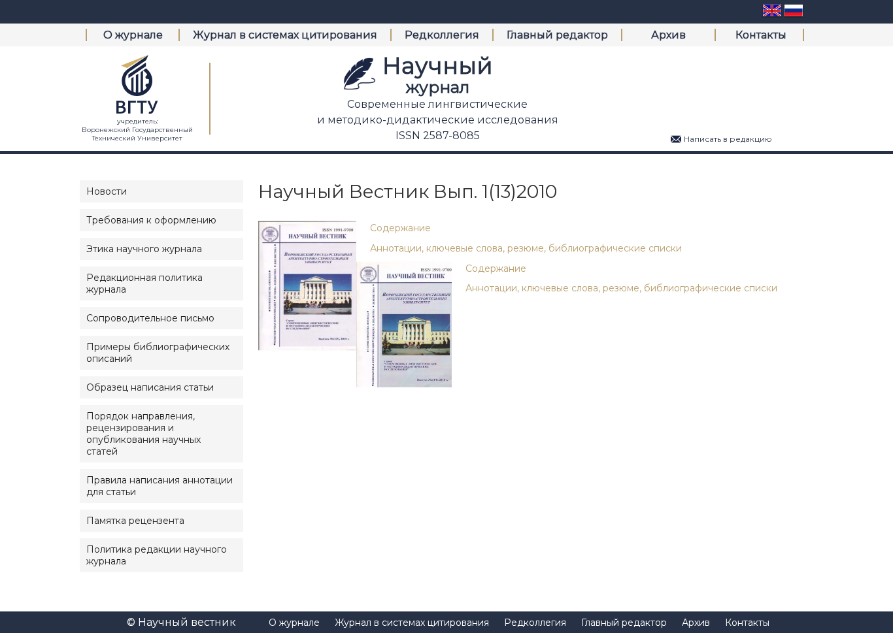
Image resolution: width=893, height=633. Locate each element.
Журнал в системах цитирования (285, 35)
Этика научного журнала (144, 249)
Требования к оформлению (151, 220)
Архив (668, 35)
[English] (772, 15)
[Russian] (793, 15)
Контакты (760, 35)
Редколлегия (442, 35)
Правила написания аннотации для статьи (159, 486)
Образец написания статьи (150, 387)
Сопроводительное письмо (150, 318)
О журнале (133, 35)
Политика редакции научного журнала (156, 555)
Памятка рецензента (135, 521)
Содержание (400, 228)
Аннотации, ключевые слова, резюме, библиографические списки (526, 248)
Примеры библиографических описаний (157, 353)
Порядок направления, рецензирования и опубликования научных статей (143, 433)
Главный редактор (557, 35)
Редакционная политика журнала (144, 283)
